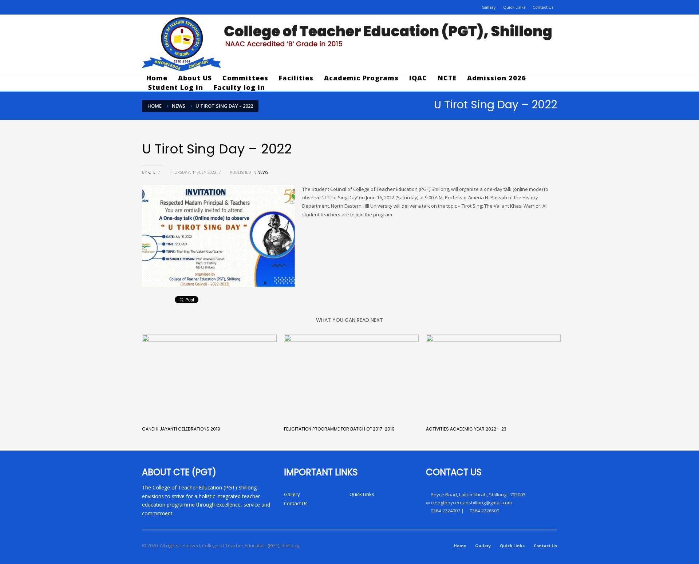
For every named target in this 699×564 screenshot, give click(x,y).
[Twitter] (169, 7)
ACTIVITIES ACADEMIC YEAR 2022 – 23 (466, 429)
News (262, 172)
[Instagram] (158, 7)
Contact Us (543, 7)
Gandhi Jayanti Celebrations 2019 (181, 429)
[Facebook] (147, 7)
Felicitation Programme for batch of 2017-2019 (339, 429)
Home (460, 545)
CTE (152, 172)
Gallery (489, 7)
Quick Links (514, 7)
